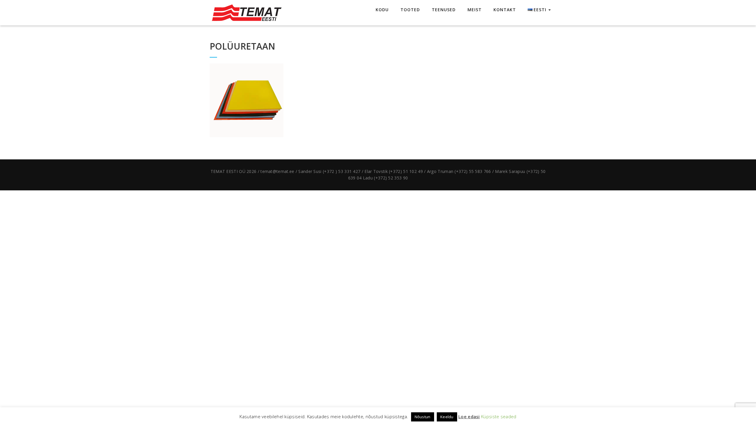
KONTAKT (504, 9)
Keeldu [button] (447, 416)
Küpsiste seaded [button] (499, 416)
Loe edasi (469, 416)
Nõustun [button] (423, 416)
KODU (382, 9)
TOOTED (410, 9)
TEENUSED (444, 9)
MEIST (474, 9)
